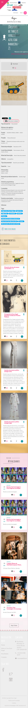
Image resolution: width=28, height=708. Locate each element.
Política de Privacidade (14, 700)
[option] (14, 88)
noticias (8, 485)
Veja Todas (14, 625)
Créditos (14, 703)
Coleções (4, 657)
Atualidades (4, 654)
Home (3, 645)
